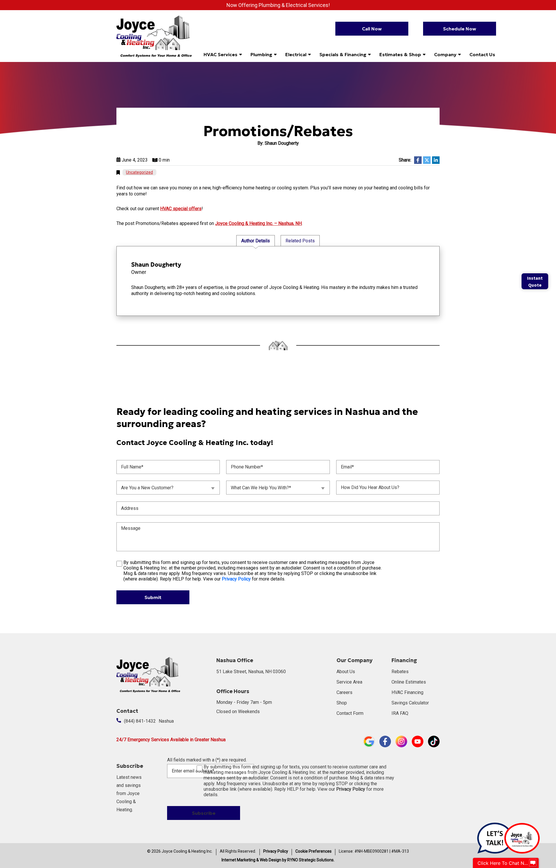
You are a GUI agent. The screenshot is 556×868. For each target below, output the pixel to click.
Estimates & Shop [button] (400, 54)
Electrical (295, 54)
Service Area (349, 682)
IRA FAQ (400, 713)
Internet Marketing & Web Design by (278, 860)
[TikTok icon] (434, 741)
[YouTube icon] (417, 741)
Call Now (372, 29)
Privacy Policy (275, 851)
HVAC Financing (407, 692)
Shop (341, 703)
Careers (344, 692)
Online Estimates (409, 682)
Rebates (400, 671)
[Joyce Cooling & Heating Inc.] (154, 36)
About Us (345, 671)
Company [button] (445, 54)
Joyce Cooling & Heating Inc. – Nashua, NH (258, 223)
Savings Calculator (410, 703)
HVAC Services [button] (220, 54)
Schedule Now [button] (459, 29)
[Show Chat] (533, 863)
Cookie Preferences (313, 851)
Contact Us (482, 54)
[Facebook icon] (385, 741)
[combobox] (168, 488)
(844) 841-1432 (140, 721)
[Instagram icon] (401, 741)
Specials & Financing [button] (342, 54)
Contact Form (349, 713)
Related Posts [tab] (300, 240)
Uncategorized (139, 172)
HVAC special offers (181, 208)
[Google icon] (369, 741)
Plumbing (261, 54)
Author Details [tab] (255, 240)
